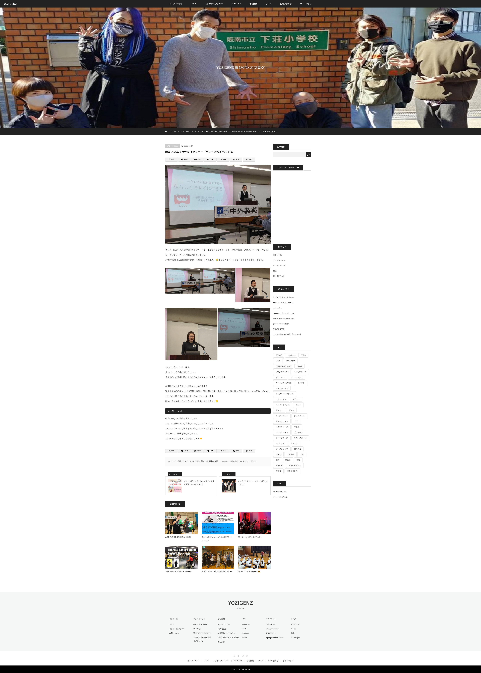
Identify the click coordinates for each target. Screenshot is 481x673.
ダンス (291, 410)
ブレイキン (298, 432)
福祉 (198, 461)
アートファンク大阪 (283, 383)
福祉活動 (253, 4)
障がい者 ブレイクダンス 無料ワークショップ (217, 539)
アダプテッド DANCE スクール (178, 571)
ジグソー (295, 399)
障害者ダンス (292, 471)
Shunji (299, 366)
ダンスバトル (299, 416)
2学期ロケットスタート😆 (249, 571)
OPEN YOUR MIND (283, 366)
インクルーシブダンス (284, 394)
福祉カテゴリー (224, 624)
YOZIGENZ (10, 4)
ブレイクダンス (282, 438)
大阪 (302, 454)
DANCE (279, 355)
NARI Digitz (290, 361)
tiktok (244, 629)
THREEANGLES (279, 492)
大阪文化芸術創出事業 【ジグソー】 (287, 334)
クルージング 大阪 (280, 497)
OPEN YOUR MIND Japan (283, 297)
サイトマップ (306, 4)
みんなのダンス (300, 372)
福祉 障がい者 (278, 276)
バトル (296, 427)
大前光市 (290, 454)
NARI (278, 361)
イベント (301, 383)
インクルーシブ (282, 388)
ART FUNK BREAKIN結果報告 (178, 537)
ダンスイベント (176, 4)
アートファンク (296, 377)
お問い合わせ (285, 4)
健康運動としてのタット (227, 633)
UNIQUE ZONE (282, 372)
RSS (247, 655)
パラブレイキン (282, 432)
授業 (277, 460)
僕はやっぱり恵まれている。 (250, 537)
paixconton (277, 308)
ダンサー (279, 410)
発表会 (287, 460)
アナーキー (280, 377)
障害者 (278, 471)
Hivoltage (291, 355)
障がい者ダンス (295, 465)
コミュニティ (281, 399)
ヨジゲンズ (187, 461)
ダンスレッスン (279, 260)
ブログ (268, 4)
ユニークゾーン (300, 438)
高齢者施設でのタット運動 (283, 318)
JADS (194, 4)
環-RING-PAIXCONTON (202, 633)
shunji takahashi (272, 629)
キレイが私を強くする (233, 461)
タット (298, 405)
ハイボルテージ (282, 427)
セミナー (246, 461)
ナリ (295, 421)
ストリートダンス (283, 405)
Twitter (234, 655)
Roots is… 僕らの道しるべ (283, 313)
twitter (244, 638)
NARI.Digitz (295, 638)
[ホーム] (166, 129)
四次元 (278, 454)
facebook (245, 633)
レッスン (293, 443)
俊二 (194, 461)
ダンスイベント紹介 (281, 324)
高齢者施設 (213, 461)
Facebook (238, 655)
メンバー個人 (172, 146)
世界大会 (297, 449)
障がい (253, 461)
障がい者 (204, 461)
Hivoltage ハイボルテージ (283, 303)
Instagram (243, 655)
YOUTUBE (236, 4)
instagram (246, 624)
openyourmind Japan (274, 638)
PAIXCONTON (278, 329)
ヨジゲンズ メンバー (214, 4)
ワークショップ (282, 449)
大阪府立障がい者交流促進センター (217, 571)
